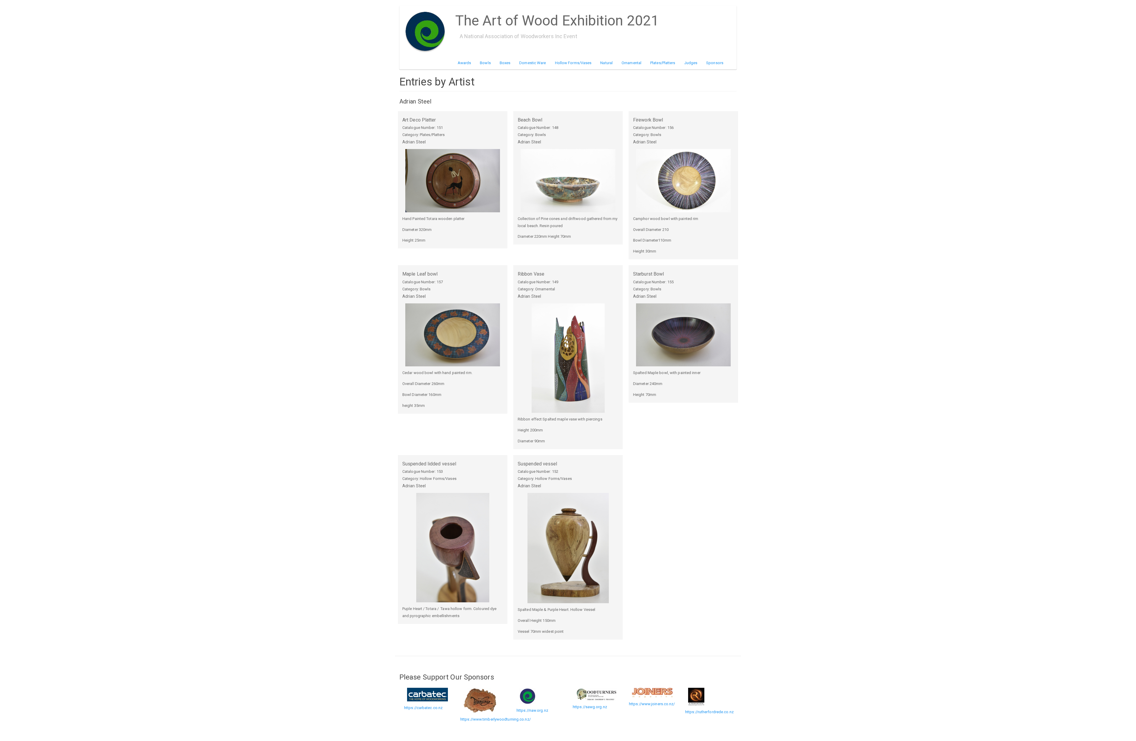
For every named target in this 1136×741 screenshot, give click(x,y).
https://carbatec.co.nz (423, 708)
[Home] (427, 31)
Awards (464, 63)
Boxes (505, 63)
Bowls (485, 63)
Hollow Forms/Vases (573, 63)
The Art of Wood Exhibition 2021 (557, 18)
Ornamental (631, 63)
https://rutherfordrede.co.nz (709, 712)
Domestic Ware (532, 63)
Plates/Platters (662, 63)
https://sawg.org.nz (590, 707)
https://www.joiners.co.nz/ (652, 704)
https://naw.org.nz (532, 710)
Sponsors (714, 63)
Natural (606, 63)
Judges (691, 63)
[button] (452, 180)
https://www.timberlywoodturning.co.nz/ (495, 719)
